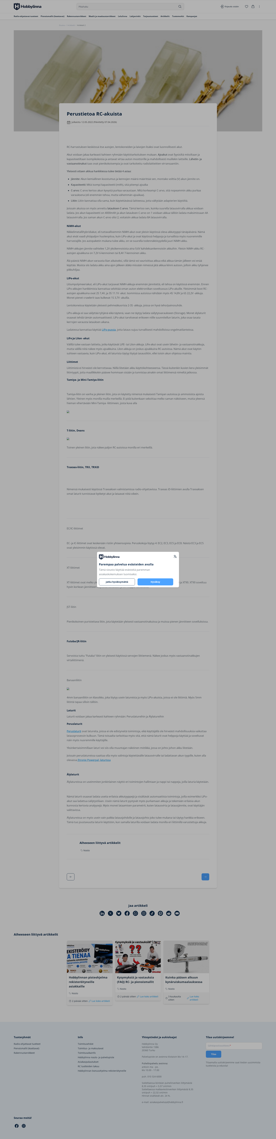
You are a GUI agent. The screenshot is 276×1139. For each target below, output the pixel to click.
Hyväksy (155, 581)
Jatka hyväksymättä (117, 581)
